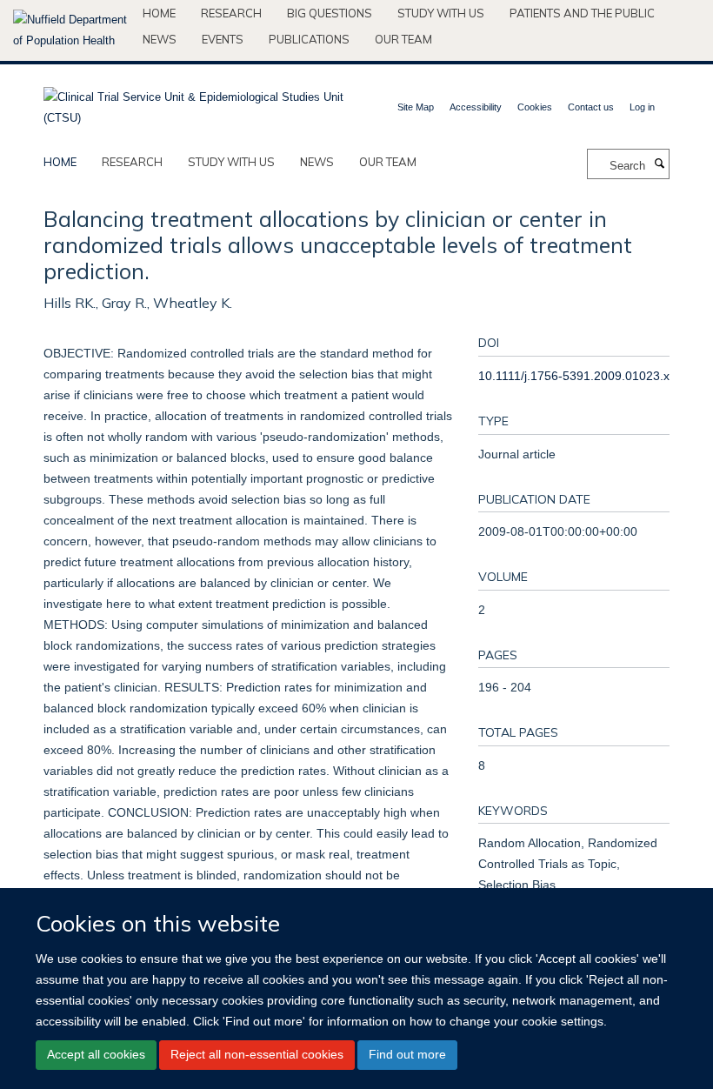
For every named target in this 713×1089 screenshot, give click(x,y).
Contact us (591, 107)
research (132, 162)
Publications (309, 39)
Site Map (415, 107)
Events (222, 39)
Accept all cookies (96, 1054)
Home (159, 13)
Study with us (440, 13)
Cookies (534, 107)
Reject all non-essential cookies (256, 1054)
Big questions (329, 13)
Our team (403, 39)
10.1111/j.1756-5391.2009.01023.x (574, 376)
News (160, 39)
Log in (642, 107)
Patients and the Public (582, 13)
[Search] (659, 164)
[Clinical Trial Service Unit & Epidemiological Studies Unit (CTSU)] (193, 102)
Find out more (407, 1054)
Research (231, 13)
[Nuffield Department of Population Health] (71, 30)
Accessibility (476, 107)
